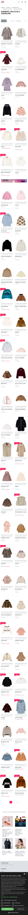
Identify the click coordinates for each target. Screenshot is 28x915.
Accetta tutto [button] (7, 909)
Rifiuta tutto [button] (20, 909)
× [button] (26, 873)
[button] (14, 897)
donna (2, 871)
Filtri (4, 20)
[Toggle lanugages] (18, 2)
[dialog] (14, 893)
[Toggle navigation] (25, 2)
